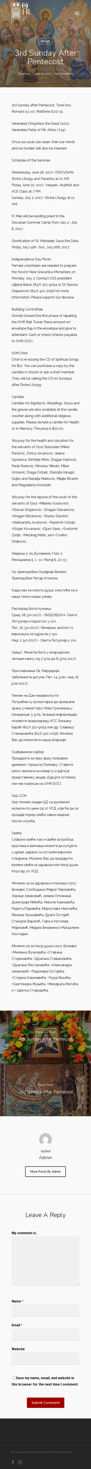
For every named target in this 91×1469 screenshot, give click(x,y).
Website (18, 1349)
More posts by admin (45, 1171)
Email (17, 1325)
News (45, 41)
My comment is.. (25, 1233)
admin (26, 73)
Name (17, 1301)
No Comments (64, 73)
